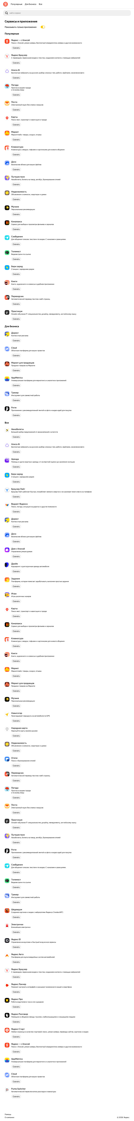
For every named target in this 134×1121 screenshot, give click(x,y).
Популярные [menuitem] (16, 4)
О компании (9, 1117)
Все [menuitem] (40, 4)
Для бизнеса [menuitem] (30, 4)
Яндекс (126, 1117)
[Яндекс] (5, 4)
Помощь (8, 1114)
